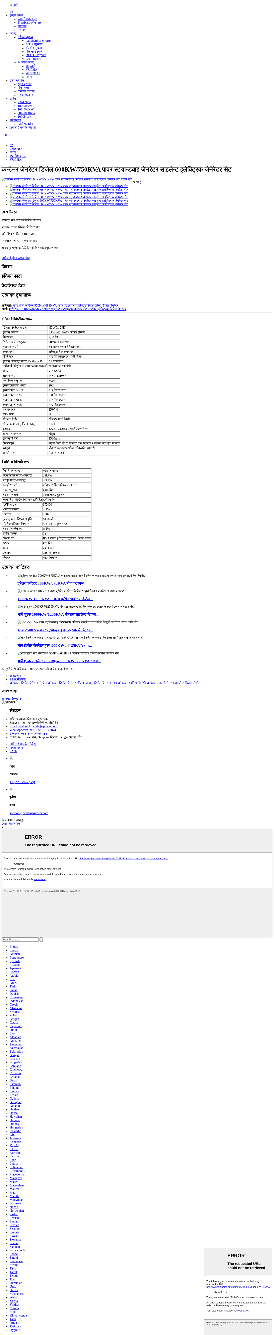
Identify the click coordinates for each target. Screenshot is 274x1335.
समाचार (22, 26)
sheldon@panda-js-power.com (29, 813)
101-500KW (26, 109)
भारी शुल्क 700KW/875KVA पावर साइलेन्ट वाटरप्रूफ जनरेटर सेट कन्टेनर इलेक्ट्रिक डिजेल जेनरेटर (67, 309)
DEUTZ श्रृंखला (36, 55)
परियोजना (15, 120)
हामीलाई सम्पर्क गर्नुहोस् (23, 127)
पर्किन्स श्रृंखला (34, 51)
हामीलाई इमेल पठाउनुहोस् (16, 258)
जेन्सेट (89, 683)
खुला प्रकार (24, 84)
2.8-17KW (24, 102)
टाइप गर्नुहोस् (17, 80)
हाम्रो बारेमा (16, 15)
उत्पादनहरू (16, 148)
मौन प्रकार (24, 87)
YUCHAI (32, 69)
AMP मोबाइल (18, 679)
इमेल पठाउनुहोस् (11, 823)
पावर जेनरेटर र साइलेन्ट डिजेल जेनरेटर (179, 683)
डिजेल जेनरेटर (102, 683)
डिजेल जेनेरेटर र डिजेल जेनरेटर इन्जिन (62, 683)
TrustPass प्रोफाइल (29, 22)
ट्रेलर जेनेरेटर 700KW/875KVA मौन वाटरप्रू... (52, 583)
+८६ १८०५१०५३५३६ (23, 782)
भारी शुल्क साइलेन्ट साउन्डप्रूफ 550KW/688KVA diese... (59, 661)
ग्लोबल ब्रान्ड (25, 37)
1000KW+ (24, 116)
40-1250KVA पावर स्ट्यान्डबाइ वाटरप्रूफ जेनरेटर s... (55, 630)
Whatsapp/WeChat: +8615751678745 (34, 730)
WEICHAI (33, 73)
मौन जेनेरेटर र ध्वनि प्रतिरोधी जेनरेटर (134, 683)
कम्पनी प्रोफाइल (27, 19)
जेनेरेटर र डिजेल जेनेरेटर (24, 683)
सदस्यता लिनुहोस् (12, 698)
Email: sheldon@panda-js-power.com (33, 726)
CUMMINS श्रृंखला (38, 40)
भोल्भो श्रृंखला (34, 48)
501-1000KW (26, 113)
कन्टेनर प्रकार (26, 91)
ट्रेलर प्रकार (25, 95)
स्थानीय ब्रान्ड (26, 62)
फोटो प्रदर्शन (25, 124)
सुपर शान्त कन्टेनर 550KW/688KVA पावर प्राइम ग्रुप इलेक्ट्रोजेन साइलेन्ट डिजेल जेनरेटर (65, 305)
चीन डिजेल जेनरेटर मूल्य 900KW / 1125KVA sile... (55, 645)
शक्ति (13, 98)
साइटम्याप (15, 675)
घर (11, 11)
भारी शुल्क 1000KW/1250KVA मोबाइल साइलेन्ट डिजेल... (58, 614)
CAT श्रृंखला (34, 58)
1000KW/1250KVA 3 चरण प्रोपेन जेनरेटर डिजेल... (55, 599)
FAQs (21, 30)
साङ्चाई (30, 66)
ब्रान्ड (13, 33)
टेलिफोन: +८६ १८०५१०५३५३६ (28, 733)
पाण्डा (29, 77)
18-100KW (25, 105)
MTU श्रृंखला (34, 44)
